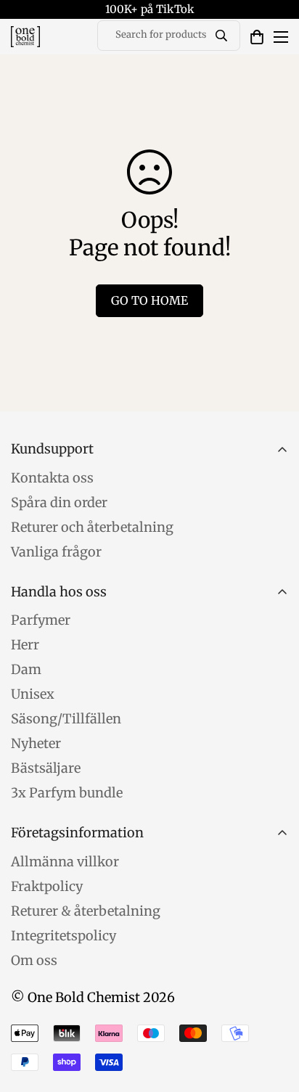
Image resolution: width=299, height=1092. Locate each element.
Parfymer (40, 620)
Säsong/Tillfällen (66, 718)
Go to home (149, 300)
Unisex (32, 694)
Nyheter (36, 743)
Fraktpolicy (47, 886)
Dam (26, 669)
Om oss (34, 960)
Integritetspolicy (63, 935)
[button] (257, 37)
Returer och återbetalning (92, 527)
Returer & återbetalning (85, 911)
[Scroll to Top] (272, 1015)
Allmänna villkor (65, 861)
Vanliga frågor (56, 551)
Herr (25, 644)
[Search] (221, 35)
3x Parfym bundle (67, 792)
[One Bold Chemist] (25, 36)
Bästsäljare (46, 768)
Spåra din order (59, 502)
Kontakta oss (52, 477)
